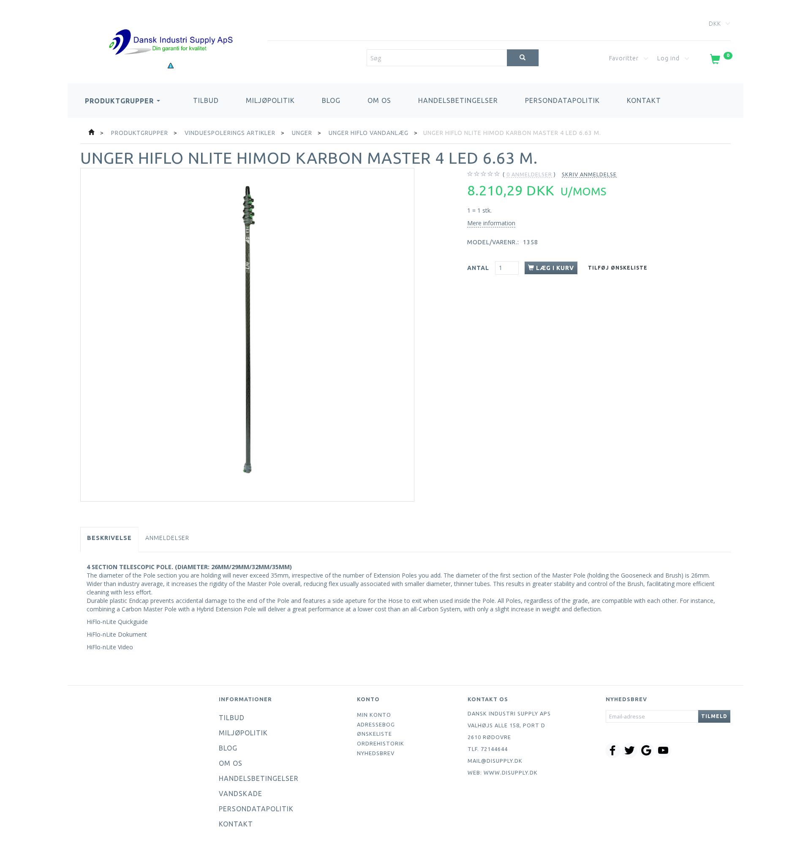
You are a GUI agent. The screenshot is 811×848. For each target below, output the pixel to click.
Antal (479, 268)
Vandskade (240, 793)
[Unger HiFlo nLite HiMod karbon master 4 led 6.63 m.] (247, 335)
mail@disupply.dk (495, 761)
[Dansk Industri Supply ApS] (170, 29)
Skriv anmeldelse (589, 174)
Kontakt (644, 100)
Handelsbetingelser (458, 100)
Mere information (491, 223)
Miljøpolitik (270, 100)
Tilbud (206, 100)
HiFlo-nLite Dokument (117, 634)
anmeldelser (529, 174)
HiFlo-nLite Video (110, 647)
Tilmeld (714, 716)
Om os (379, 100)
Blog (331, 100)
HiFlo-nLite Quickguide (117, 622)
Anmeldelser (167, 538)
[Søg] (523, 57)
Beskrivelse (109, 538)
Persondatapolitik (562, 100)
